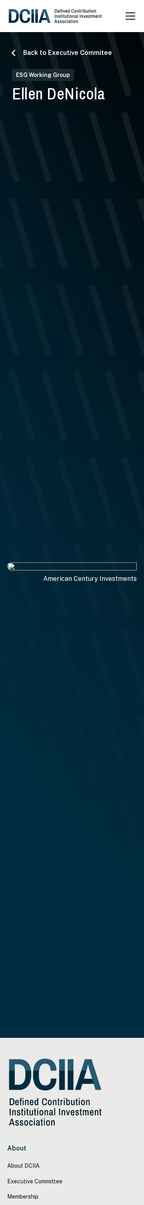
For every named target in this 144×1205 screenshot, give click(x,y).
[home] (55, 16)
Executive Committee (34, 1181)
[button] (129, 16)
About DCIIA (23, 1166)
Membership (22, 1196)
